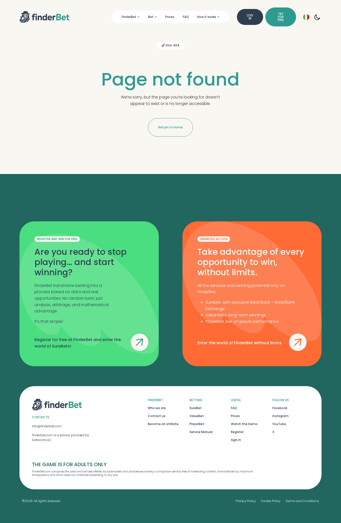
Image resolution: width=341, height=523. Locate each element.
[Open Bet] (156, 17)
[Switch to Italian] (306, 17)
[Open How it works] (218, 17)
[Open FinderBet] (139, 17)
